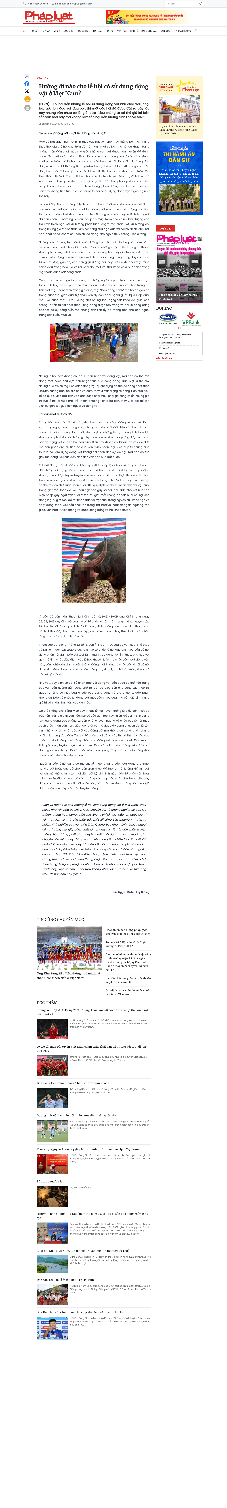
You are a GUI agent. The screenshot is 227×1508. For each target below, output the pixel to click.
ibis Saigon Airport (167, 354)
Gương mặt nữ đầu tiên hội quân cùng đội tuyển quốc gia (76, 1115)
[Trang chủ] (24, 31)
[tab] (178, 328)
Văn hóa (121, 30)
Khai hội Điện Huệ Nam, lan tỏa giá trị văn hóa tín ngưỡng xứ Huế (83, 1251)
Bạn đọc (165, 30)
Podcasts (82, 30)
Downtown (186, 335)
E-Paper (166, 228)
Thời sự (33, 30)
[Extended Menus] (196, 30)
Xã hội (110, 30)
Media (57, 30)
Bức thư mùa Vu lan (50, 1181)
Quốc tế (68, 30)
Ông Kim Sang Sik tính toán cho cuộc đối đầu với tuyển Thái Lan (81, 1312)
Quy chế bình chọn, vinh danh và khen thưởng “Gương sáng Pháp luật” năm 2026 (178, 129)
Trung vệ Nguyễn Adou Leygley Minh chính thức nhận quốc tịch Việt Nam (88, 1149)
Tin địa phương (182, 30)
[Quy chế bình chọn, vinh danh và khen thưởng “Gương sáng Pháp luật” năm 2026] (179, 109)
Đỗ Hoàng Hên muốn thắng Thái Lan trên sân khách (73, 1083)
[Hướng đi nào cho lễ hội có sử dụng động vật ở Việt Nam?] (49, 17)
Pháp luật (97, 30)
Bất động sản (149, 30)
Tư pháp (45, 30)
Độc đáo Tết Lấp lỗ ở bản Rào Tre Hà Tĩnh (65, 1280)
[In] (27, 108)
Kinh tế (134, 30)
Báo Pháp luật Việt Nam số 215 (178, 294)
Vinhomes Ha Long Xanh (169, 343)
